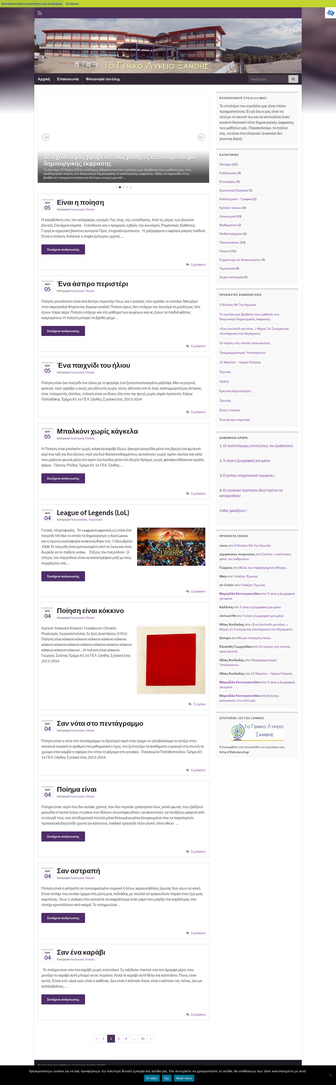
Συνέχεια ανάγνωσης (63, 249)
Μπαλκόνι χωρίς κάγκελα (97, 431)
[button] (45, 137)
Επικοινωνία (68, 79)
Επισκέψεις (227, 181)
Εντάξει (151, 1078)
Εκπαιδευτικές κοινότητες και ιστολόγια (32, 3)
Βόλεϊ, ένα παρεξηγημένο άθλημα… (263, 567)
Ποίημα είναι (76, 789)
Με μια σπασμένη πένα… (254, 638)
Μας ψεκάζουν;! (234, 510)
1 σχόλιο (199, 704)
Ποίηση (89, 209)
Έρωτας (225, 372)
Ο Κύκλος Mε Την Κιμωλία (237, 305)
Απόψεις (225, 164)
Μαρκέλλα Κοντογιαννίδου (240, 593)
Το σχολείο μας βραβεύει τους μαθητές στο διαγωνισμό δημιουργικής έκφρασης (119, 160)
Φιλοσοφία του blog (103, 79)
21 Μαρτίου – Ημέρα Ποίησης (240, 362)
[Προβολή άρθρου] (123, 137)
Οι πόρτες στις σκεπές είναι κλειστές (244, 343)
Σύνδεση (72, 3)
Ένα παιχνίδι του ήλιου (93, 365)
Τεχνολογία (95, 519)
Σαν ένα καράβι (81, 952)
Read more (184, 1078)
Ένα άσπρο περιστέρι (92, 283)
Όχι (166, 1078)
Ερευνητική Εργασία (233, 190)
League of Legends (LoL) (93, 512)
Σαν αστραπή (78, 870)
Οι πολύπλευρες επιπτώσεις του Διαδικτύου (258, 445)
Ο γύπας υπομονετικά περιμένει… (249, 475)
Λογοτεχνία (77, 209)
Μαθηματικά (228, 225)
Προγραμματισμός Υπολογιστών (242, 352)
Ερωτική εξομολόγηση (235, 391)
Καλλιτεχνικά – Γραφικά (235, 199)
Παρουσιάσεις (79, 519)
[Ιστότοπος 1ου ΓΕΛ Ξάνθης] (257, 732)
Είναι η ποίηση (80, 202)
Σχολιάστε (198, 264)
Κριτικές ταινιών (230, 208)
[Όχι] (330, 1075)
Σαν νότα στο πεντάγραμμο (100, 723)
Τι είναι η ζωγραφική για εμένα (246, 460)
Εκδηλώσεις (228, 173)
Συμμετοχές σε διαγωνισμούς (240, 260)
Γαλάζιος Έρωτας (245, 576)
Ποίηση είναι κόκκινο (90, 610)
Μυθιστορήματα (230, 234)
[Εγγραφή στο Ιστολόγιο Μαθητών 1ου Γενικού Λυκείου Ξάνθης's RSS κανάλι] (40, 12)
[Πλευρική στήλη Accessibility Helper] (330, 12)
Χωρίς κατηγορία (231, 277)
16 (142, 1038)
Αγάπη (224, 381)
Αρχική (44, 79)
